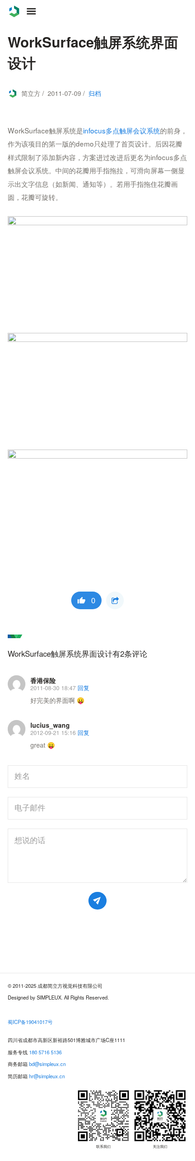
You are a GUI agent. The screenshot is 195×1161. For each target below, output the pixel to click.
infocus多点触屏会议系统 (121, 130)
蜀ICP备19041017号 (30, 1021)
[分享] (115, 600)
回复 (83, 688)
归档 (94, 93)
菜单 (31, 11)
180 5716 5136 (45, 1052)
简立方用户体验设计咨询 (14, 11)
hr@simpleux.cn (47, 1076)
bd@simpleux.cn (47, 1063)
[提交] (97, 901)
